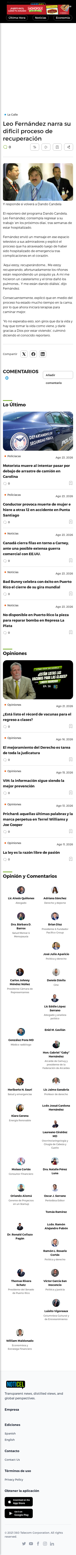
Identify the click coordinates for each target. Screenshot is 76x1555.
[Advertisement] (38, 63)
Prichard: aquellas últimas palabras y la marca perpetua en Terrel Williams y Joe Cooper (38, 819)
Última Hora (17, 17)
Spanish (10, 1433)
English (10, 1439)
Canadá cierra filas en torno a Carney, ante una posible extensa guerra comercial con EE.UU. (36, 548)
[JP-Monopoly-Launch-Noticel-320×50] (38, 9)
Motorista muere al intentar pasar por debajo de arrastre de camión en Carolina (36, 470)
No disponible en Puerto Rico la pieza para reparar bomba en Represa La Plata (36, 620)
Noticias (40, 17)
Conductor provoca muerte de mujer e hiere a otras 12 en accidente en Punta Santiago (37, 509)
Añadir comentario (54, 376)
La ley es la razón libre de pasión (31, 852)
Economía (63, 17)
